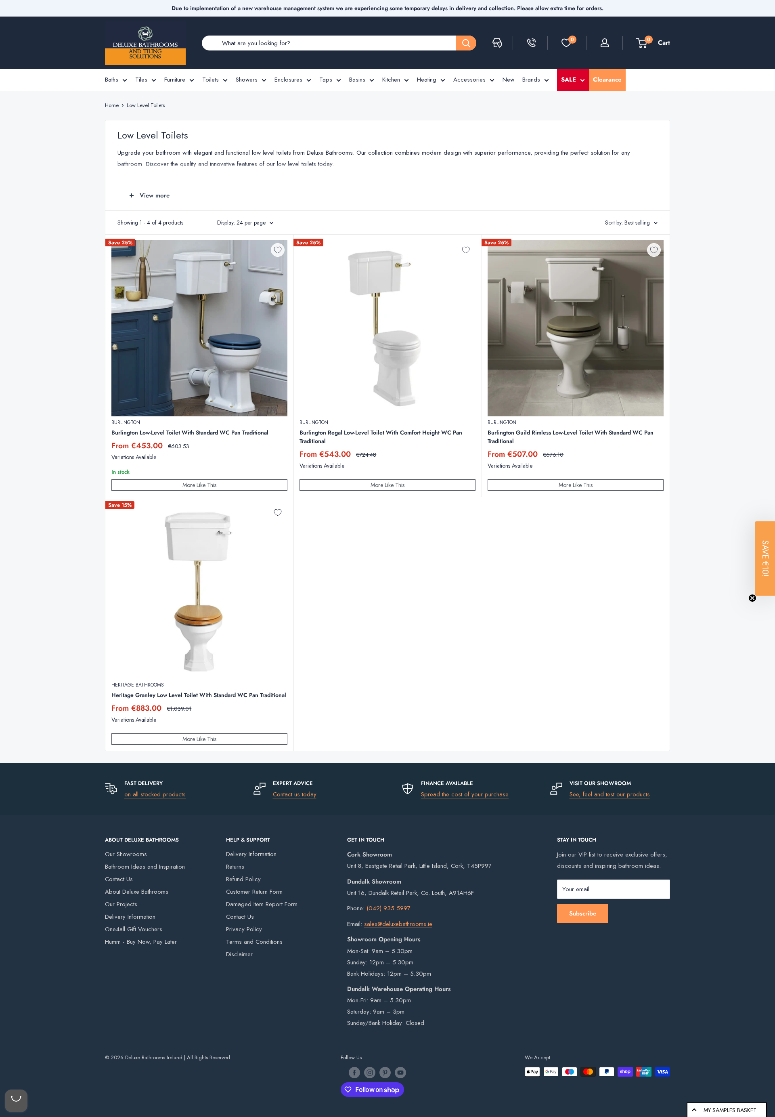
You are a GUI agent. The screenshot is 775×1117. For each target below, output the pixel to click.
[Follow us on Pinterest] (385, 1072)
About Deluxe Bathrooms (136, 891)
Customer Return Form (254, 891)
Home (112, 105)
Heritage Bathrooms (137, 685)
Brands (531, 79)
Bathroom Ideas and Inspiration (145, 866)
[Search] (466, 43)
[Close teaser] (752, 598)
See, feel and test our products (610, 794)
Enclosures (288, 79)
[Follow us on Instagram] (369, 1072)
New (508, 79)
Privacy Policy (244, 929)
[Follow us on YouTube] (400, 1072)
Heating (426, 79)
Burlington (125, 422)
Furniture (174, 79)
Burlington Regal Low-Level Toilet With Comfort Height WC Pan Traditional (381, 436)
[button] (765, 558)
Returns (235, 866)
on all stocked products (155, 794)
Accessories (469, 79)
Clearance (607, 79)
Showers (247, 79)
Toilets (210, 79)
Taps (325, 79)
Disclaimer (239, 954)
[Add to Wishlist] (277, 250)
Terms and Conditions (254, 941)
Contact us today (294, 794)
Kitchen (391, 79)
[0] (566, 42)
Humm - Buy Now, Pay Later (141, 941)
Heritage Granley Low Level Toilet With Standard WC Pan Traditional (198, 695)
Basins (357, 79)
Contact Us (119, 879)
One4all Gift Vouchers (133, 929)
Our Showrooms (126, 854)
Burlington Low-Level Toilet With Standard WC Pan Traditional (189, 432)
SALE (568, 79)
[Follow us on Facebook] (354, 1072)
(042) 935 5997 (389, 908)
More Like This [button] (199, 485)
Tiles (141, 79)
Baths (111, 79)
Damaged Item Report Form (261, 904)
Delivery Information (130, 916)
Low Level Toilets (146, 105)
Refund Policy (243, 879)
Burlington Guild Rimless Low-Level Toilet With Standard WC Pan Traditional (571, 436)
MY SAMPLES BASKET (730, 1110)
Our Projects (121, 904)
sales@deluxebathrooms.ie (398, 924)
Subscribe (582, 913)
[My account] (605, 42)
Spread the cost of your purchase (465, 794)
